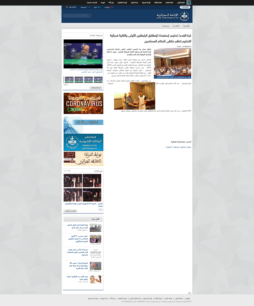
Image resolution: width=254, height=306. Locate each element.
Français (185, 7)
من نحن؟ (165, 26)
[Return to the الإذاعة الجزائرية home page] (172, 12)
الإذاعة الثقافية (122, 3)
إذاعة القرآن (134, 3)
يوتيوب (106, 7)
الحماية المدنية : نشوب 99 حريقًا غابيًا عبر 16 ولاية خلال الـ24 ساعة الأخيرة (78, 266)
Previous (65, 84)
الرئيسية (189, 2)
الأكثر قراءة (95, 219)
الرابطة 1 (176, 147)
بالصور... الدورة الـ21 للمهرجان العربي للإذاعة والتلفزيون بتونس (84, 205)
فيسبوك (83, 7)
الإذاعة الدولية (146, 3)
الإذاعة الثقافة (122, 299)
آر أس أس (72, 7)
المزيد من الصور (71, 211)
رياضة (189, 147)
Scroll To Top (189, 293)
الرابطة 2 (169, 147)
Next (67, 84)
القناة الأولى (181, 3)
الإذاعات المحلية (92, 3)
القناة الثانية (169, 3)
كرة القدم (183, 147)
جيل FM (111, 3)
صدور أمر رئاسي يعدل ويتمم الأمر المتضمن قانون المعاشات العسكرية (77, 252)
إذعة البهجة (104, 299)
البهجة (103, 3)
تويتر (95, 7)
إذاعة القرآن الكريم (135, 299)
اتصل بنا (176, 26)
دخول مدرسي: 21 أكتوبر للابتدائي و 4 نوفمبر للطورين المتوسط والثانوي (78, 239)
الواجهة (188, 299)
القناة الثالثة (158, 3)
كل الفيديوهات (96, 88)
